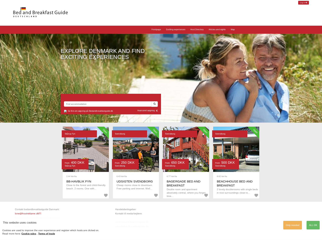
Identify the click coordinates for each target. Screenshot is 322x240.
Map (233, 29)
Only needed (292, 225)
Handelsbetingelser (125, 209)
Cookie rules (28, 233)
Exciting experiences (175, 29)
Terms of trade (46, 233)
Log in (303, 3)
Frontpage (156, 29)
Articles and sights (217, 29)
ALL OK (313, 225)
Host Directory (197, 29)
